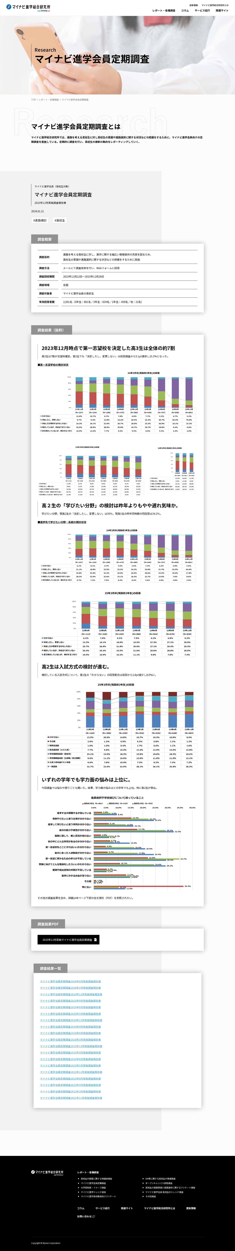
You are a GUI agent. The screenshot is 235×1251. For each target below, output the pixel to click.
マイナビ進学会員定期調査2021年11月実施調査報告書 (71, 1098)
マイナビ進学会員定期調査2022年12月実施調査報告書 (71, 1072)
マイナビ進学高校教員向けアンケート (98, 1196)
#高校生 (60, 220)
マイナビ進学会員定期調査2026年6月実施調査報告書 (70, 981)
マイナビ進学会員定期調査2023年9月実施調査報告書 (70, 1052)
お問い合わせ (84, 1216)
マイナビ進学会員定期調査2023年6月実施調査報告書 (70, 1059)
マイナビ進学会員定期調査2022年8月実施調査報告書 (70, 1078)
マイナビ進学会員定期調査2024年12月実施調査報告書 (71, 1020)
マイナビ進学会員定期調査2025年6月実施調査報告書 (70, 1007)
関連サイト (222, 10)
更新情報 (193, 5)
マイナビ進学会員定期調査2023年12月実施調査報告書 (71, 1046)
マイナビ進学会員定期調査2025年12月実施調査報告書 (71, 994)
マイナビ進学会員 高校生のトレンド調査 (164, 1192)
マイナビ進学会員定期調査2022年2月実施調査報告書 (70, 1091)
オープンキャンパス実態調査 (158, 1183)
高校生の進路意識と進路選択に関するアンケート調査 (170, 1187)
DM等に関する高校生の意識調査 (160, 1178)
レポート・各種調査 (163, 10)
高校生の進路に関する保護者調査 (96, 1178)
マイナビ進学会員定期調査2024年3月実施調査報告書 (70, 1039)
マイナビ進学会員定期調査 (93, 1183)
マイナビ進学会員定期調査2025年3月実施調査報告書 (70, 1014)
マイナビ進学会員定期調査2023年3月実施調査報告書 (70, 1065)
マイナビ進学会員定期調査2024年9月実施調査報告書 (70, 1027)
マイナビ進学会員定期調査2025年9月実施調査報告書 (70, 1001)
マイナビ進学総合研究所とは (215, 5)
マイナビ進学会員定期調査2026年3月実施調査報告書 (70, 988)
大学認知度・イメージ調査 (93, 1187)
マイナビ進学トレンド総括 (93, 1192)
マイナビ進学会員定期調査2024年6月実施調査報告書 (70, 1033)
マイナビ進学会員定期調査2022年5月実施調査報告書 (70, 1085)
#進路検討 (40, 220)
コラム (185, 10)
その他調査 (150, 1196)
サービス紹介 (202, 10)
